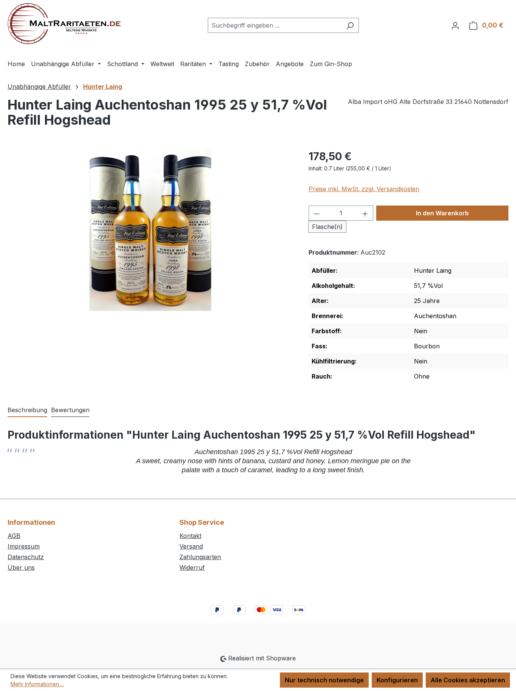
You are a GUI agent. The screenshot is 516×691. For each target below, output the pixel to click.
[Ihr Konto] (455, 25)
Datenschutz (26, 557)
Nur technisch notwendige (324, 680)
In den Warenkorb (442, 213)
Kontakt (190, 536)
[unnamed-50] (150, 229)
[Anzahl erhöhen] (365, 213)
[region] (150, 229)
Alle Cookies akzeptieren (468, 680)
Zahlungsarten (200, 557)
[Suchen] (350, 25)
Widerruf (192, 567)
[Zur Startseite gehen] (64, 23)
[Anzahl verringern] (316, 213)
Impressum (24, 546)
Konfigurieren (397, 680)
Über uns (21, 567)
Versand (191, 546)
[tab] (27, 410)
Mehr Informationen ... (37, 684)
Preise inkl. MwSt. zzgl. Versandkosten (364, 189)
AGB (14, 536)
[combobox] (274, 25)
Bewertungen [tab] (70, 410)
